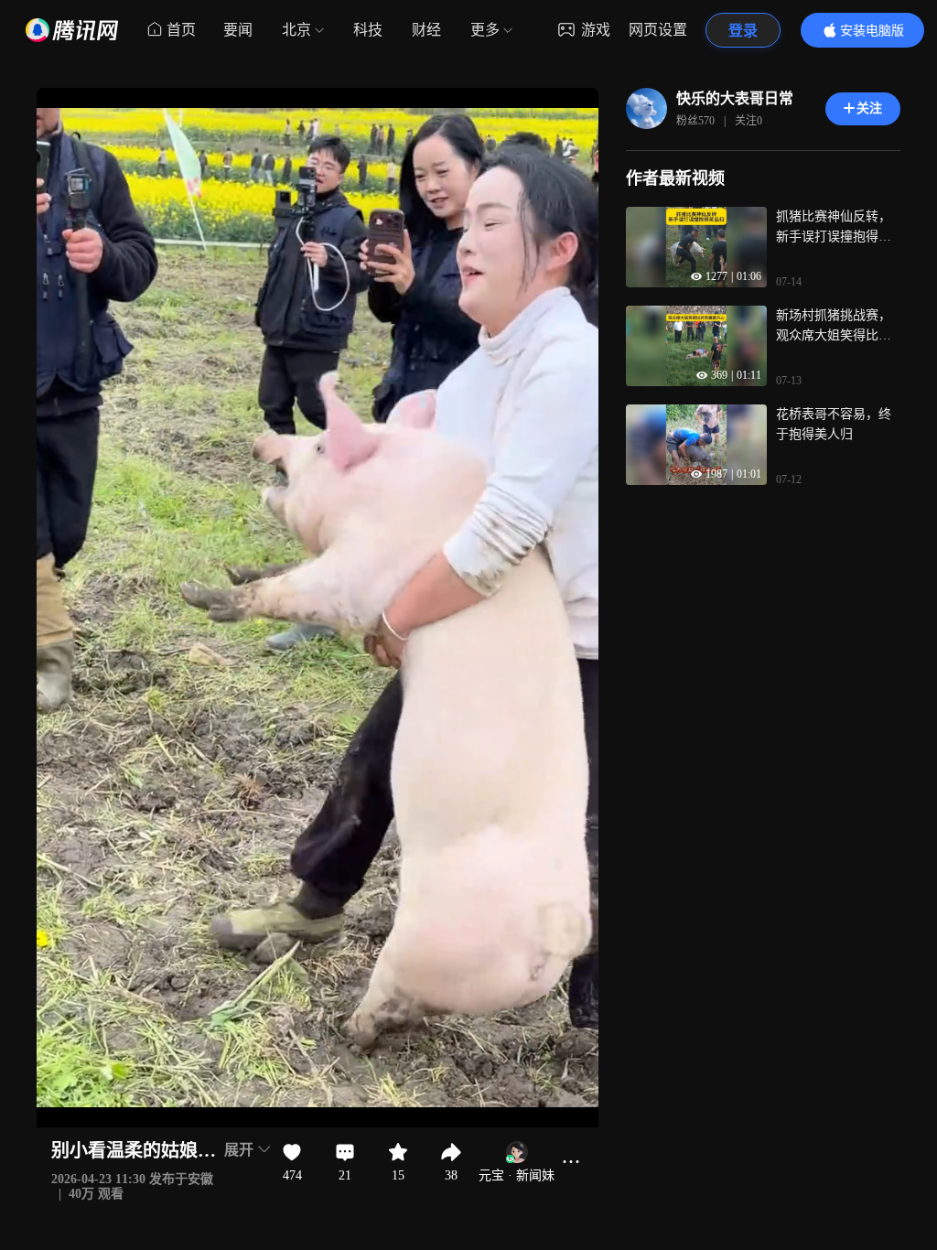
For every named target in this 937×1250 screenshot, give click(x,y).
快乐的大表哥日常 (734, 98)
